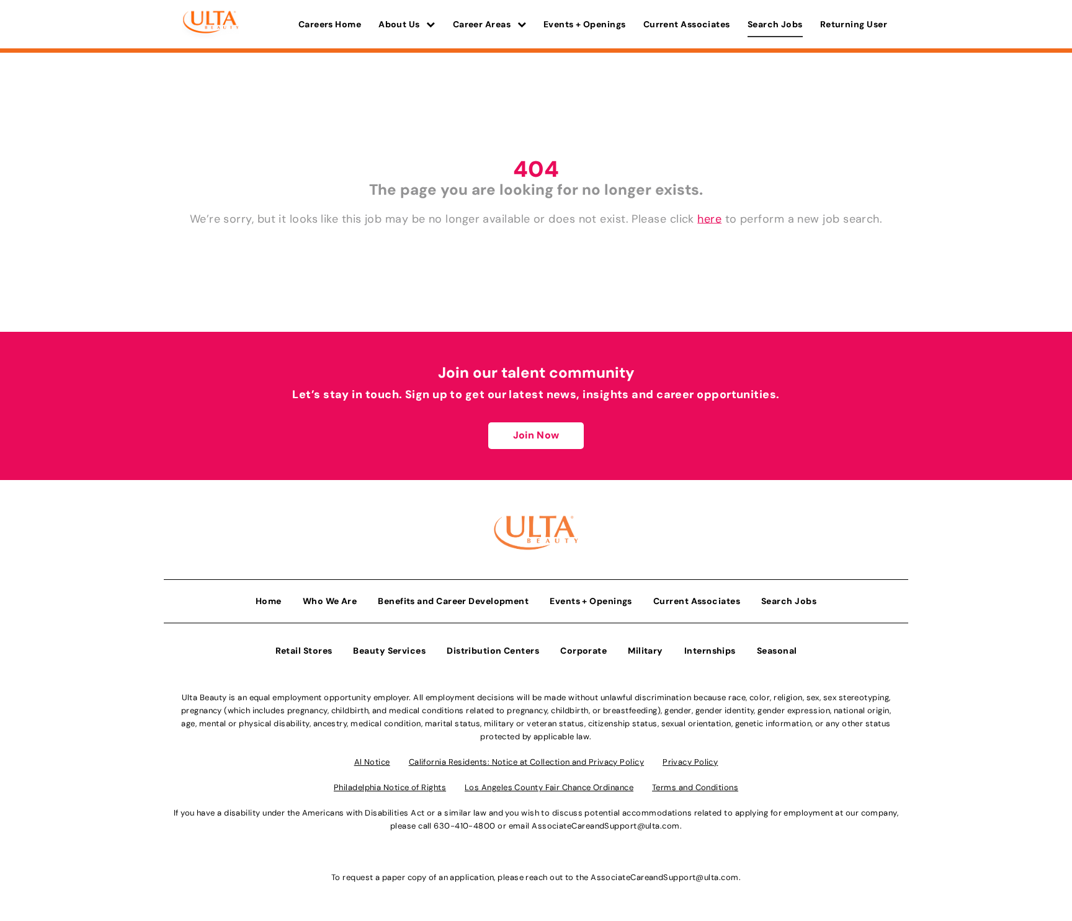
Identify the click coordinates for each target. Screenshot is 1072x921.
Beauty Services (389, 650)
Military (645, 650)
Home (269, 601)
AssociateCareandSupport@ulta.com (605, 826)
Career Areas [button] (483, 24)
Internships (710, 650)
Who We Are (330, 601)
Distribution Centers (493, 650)
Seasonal (777, 650)
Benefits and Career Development (453, 601)
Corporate (583, 650)
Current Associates (686, 24)
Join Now (536, 435)
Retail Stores (304, 650)
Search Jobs (775, 24)
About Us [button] (400, 24)
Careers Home (329, 24)
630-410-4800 (464, 826)
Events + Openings (584, 24)
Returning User (853, 24)
